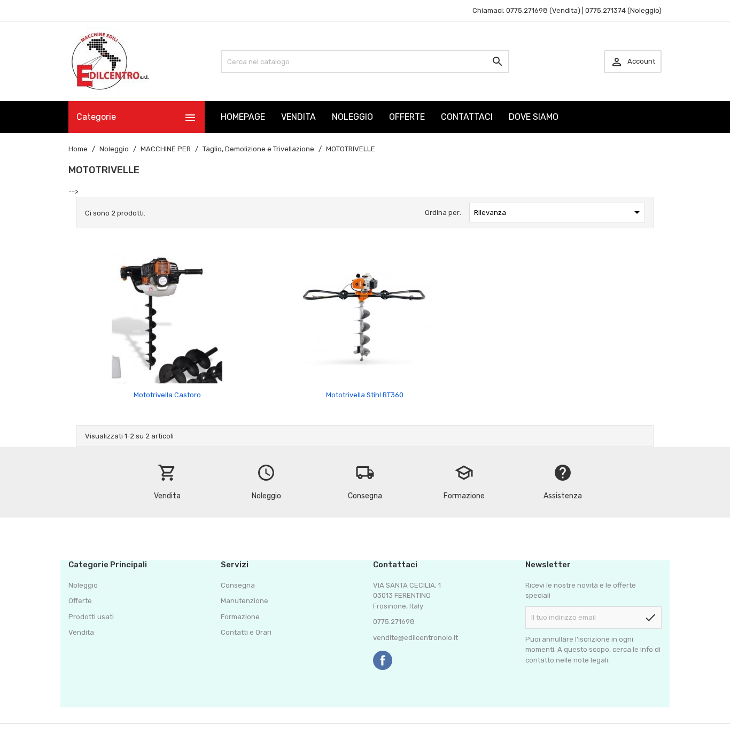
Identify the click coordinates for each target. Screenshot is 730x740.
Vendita (81, 632)
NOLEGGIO (352, 117)
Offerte (80, 601)
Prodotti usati (91, 617)
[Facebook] (382, 660)
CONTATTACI (467, 117)
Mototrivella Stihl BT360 (364, 395)
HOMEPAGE (243, 117)
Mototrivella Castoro (167, 395)
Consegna (238, 585)
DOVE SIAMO (533, 117)
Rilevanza (558, 212)
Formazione (240, 617)
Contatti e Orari (246, 632)
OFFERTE (407, 117)
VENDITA (298, 117)
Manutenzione (244, 601)
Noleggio (83, 585)
